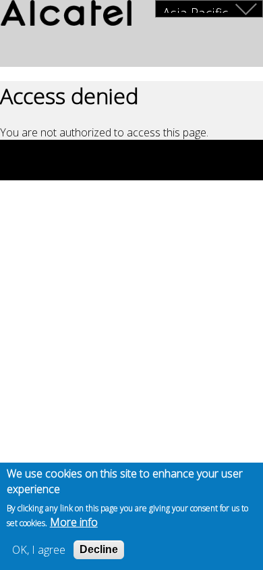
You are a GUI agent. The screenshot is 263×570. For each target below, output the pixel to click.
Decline (99, 549)
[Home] (66, 14)
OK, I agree (38, 549)
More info (74, 522)
